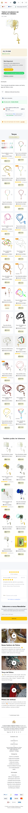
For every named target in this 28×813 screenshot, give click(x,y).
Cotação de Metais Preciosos (14, 765)
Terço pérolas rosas (21, 373)
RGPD (14, 769)
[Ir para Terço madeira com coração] (21, 390)
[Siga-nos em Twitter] (16, 732)
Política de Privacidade (14, 758)
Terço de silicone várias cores (20, 301)
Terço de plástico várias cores (7, 154)
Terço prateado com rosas (7, 502)
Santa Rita (20, 549)
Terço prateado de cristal (20, 477)
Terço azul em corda (21, 226)
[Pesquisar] (19, 2)
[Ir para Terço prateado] (7, 542)
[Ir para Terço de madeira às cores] (21, 341)
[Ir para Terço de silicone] (7, 318)
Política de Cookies (14, 762)
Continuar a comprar (8, 76)
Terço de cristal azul (21, 501)
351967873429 (14, 744)
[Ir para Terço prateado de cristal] (21, 469)
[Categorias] (14, 2)
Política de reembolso (14, 760)
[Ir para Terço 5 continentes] (7, 195)
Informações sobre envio (14, 778)
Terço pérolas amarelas (7, 421)
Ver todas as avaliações (14, 599)
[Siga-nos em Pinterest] (20, 732)
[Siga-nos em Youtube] (18, 732)
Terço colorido (7, 300)
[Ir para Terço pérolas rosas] (21, 366)
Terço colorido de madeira (7, 252)
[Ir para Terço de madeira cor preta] (21, 318)
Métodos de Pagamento (14, 776)
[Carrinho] (26, 2)
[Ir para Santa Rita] (21, 542)
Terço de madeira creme (7, 178)
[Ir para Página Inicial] (2, 2)
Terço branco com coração (21, 252)
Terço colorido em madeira (21, 422)
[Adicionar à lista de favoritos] (11, 146)
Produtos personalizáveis (14, 786)
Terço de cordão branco (7, 348)
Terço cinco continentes (21, 153)
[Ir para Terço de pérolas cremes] (7, 447)
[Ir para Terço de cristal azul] (21, 494)
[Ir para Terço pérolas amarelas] (7, 414)
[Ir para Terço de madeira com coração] (7, 269)
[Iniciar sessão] (22, 2)
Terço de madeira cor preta (21, 326)
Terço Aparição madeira (20, 276)
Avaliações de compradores (14, 782)
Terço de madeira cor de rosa (7, 227)
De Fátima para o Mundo (14, 787)
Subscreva (14, 618)
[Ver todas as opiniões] (14, 572)
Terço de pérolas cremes (7, 454)
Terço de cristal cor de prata (7, 477)
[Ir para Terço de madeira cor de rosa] (7, 219)
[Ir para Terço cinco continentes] (21, 146)
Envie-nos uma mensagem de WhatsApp (14, 73)
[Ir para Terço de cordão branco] (7, 341)
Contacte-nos (9, 69)
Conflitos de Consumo (14, 763)
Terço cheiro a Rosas (7, 373)
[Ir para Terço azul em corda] (21, 219)
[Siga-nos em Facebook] (14, 732)
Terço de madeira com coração (7, 277)
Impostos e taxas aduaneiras (14, 784)
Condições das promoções (14, 780)
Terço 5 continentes (21, 178)
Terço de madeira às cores (21, 349)
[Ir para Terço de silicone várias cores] (21, 293)
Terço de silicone (7, 325)
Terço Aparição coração (21, 202)
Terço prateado (7, 549)
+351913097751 (14, 740)
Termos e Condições (14, 756)
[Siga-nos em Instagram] (12, 732)
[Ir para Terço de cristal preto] (7, 519)
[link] (14, 595)
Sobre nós (14, 775)
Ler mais (22, 121)
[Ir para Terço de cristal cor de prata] (7, 469)
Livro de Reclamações (14, 767)
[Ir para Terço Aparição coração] (21, 195)
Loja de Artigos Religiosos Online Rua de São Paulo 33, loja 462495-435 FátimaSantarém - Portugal (14, 749)
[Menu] (11, 2)
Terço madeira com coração (20, 398)
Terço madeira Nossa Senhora (7, 398)
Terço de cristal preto (7, 526)
